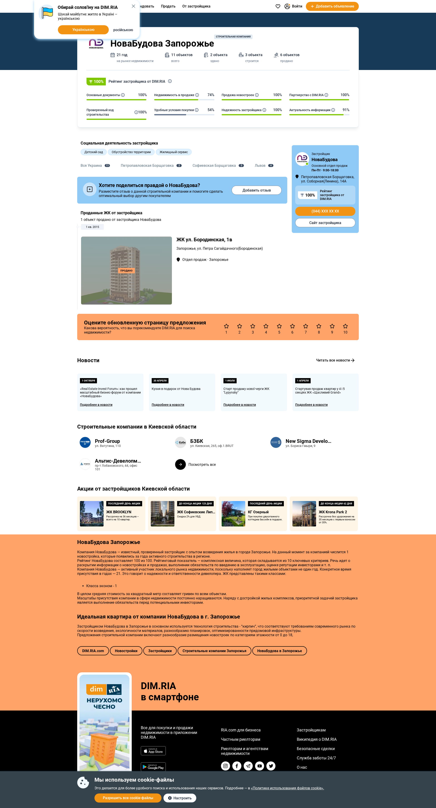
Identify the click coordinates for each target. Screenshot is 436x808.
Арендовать (143, 6)
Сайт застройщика (325, 223)
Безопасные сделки (316, 748)
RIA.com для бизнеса (241, 730)
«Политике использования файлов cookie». (287, 788)
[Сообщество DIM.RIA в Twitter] (270, 766)
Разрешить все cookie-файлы (128, 798)
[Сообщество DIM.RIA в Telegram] (248, 766)
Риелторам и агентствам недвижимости (244, 751)
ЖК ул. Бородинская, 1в (204, 239)
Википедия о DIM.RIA (317, 739)
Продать (168, 6)
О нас (302, 767)
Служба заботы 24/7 (316, 758)
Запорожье (186, 248)
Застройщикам (311, 730)
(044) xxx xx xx (325, 211)
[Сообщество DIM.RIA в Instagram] (225, 766)
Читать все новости (333, 360)
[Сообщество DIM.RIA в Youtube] (259, 766)
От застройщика (196, 6)
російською (123, 30)
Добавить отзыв (257, 190)
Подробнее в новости (96, 404)
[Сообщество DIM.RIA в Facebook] (236, 766)
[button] (218, 81)
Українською (83, 29)
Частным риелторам (240, 739)
